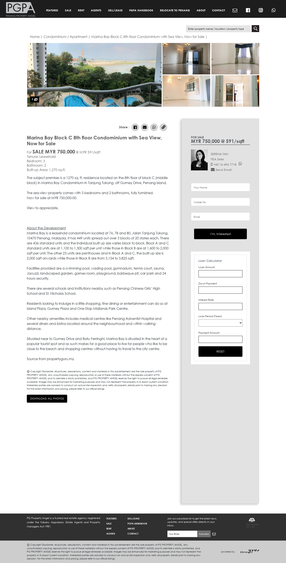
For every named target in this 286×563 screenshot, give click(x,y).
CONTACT (218, 10)
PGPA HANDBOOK (141, 10)
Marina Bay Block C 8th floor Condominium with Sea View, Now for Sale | (149, 36)
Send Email (224, 170)
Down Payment (207, 283)
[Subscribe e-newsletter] (235, 10)
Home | (36, 36)
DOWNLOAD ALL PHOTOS (47, 398)
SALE (68, 10)
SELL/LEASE (115, 10)
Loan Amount (206, 267)
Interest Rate (206, 300)
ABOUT (201, 10)
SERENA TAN (219, 154)
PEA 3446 (217, 159)
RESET (220, 351)
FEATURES (52, 10)
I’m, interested (220, 234)
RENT (81, 10)
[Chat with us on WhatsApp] (273, 10)
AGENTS (96, 10)
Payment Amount (208, 333)
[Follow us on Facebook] (248, 10)
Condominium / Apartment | (67, 36)
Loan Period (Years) (210, 316)
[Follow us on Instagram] (260, 10)
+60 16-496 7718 (225, 164)
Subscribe (204, 534)
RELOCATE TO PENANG (175, 10)
